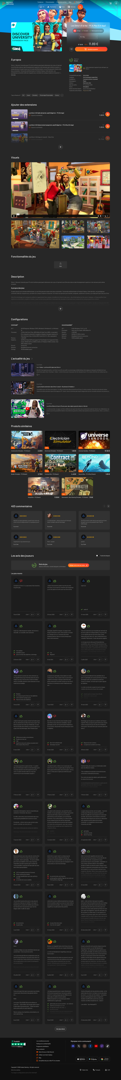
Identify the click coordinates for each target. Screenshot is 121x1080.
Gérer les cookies (15, 1070)
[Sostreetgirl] (16, 806)
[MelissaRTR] (83, 986)
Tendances (40, 2)
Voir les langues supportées (90, 77)
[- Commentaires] (104, 506)
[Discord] (73, 1046)
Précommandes (50, 2)
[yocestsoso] (49, 986)
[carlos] (83, 626)
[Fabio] (83, 761)
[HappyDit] (49, 716)
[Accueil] (8, 3)
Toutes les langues (105, 555)
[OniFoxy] (16, 671)
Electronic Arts (87, 83)
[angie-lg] (49, 537)
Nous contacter (40, 1049)
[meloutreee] (49, 671)
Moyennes (86, 90)
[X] (79, 1046)
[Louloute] (16, 896)
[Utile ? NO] (38, 614)
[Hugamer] (49, 806)
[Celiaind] (49, 515)
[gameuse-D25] (83, 537)
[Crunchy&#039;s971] (83, 716)
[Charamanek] (83, 851)
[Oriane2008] (16, 761)
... (61, 95)
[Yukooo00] (16, 941)
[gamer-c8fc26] (49, 580)
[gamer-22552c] (16, 580)
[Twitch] (102, 1046)
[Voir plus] (94, 642)
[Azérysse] (16, 851)
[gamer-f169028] (49, 626)
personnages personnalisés (46, 95)
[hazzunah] (83, 941)
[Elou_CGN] (83, 806)
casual (28, 95)
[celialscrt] (49, 896)
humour (57, 95)
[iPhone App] (81, 1059)
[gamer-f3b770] (16, 626)
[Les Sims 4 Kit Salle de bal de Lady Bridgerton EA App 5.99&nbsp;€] (19, 114)
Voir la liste (86, 75)
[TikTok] (107, 1046)
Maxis (84, 81)
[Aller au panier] (110, 3)
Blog (70, 2)
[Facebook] (90, 1046)
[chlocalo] (16, 716)
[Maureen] (16, 986)
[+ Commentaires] (108, 506)
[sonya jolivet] (16, 515)
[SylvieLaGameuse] (49, 941)
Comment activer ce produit (90, 79)
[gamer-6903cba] (83, 515)
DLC (23, 95)
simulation (34, 95)
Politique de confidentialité (43, 1043)
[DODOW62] (16, 537)
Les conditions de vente (42, 1041)
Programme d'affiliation (42, 1046)
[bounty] (83, 580)
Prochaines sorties (61, 2)
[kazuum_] (83, 896)
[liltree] (83, 671)
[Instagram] (84, 1046)
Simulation (86, 86)
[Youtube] (96, 1046)
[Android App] (93, 1059)
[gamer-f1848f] (49, 851)
